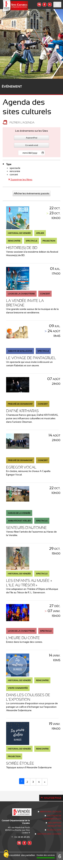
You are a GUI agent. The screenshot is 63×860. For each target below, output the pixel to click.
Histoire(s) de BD (21, 247)
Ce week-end (31, 145)
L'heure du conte (23, 638)
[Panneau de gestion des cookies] (6, 854)
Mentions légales (50, 811)
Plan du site (54, 830)
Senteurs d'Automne (26, 527)
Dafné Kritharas (22, 411)
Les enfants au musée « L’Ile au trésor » (29, 582)
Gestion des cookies (49, 834)
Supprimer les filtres (21, 179)
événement (12, 86)
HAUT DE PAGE (52, 797)
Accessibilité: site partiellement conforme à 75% (31, 855)
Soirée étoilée (20, 763)
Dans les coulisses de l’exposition (28, 697)
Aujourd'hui (31, 137)
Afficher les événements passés (31, 193)
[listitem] (39, 4)
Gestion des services (46, 855)
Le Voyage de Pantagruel (31, 358)
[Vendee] (15, 6)
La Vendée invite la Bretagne (25, 302)
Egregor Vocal (21, 467)
